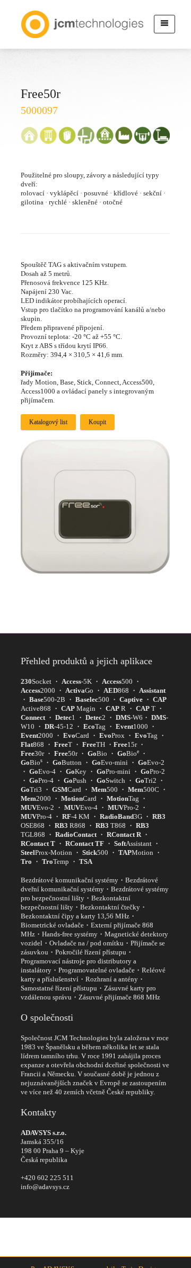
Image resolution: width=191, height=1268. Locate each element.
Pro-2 (153, 771)
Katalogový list (48, 422)
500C (143, 789)
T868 (111, 825)
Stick (84, 382)
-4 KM (76, 816)
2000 (38, 690)
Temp (55, 861)
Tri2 (146, 780)
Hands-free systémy (70, 934)
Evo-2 (151, 762)
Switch (111, 780)
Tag (94, 726)
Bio (97, 753)
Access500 (137, 382)
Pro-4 (41, 780)
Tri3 (31, 789)
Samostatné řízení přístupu (59, 988)
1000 (132, 726)
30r (32, 753)
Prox (112, 735)
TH (93, 744)
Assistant (133, 843)
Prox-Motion (46, 852)
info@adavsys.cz (45, 1187)
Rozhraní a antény (111, 979)
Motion (46, 382)
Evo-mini (110, 762)
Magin (78, 708)
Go (79, 690)
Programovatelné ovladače (96, 970)
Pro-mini (114, 771)
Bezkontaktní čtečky (110, 907)
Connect (107, 382)
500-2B (47, 699)
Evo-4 (42, 771)
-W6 (129, 717)
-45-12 (59, 726)
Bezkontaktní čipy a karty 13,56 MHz (75, 916)
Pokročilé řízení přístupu (90, 952)
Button (67, 762)
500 (117, 681)
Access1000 (38, 391)
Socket (36, 681)
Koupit (97, 422)
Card (76, 735)
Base (67, 382)
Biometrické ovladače (52, 925)
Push (75, 780)
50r (65, 753)
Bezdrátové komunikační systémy (69, 880)
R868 (70, 825)
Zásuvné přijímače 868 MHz (119, 997)
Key (76, 771)
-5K (77, 681)
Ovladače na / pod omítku (86, 943)
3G (121, 816)
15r (125, 744)
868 (116, 690)
